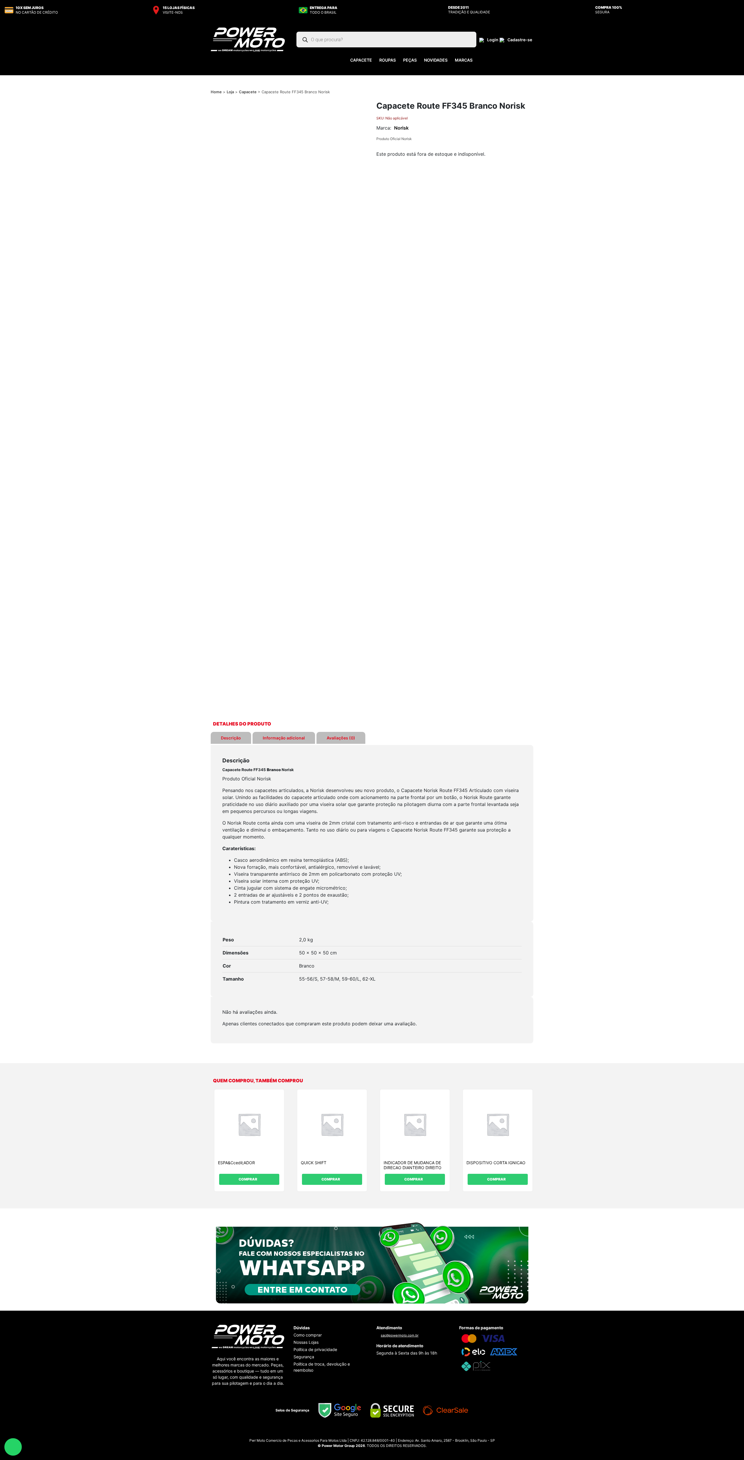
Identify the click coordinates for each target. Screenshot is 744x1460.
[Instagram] (366, 1433)
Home (216, 91)
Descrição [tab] (231, 737)
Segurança (304, 1356)
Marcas (464, 60)
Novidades (436, 60)
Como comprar (308, 1334)
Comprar (248, 1179)
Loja (230, 91)
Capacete (361, 60)
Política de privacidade (315, 1349)
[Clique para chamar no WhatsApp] (372, 1262)
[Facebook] (377, 1433)
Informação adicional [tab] (284, 737)
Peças (410, 60)
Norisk (401, 128)
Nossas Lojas (306, 1342)
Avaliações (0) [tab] (341, 737)
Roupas (387, 60)
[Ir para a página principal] (248, 39)
